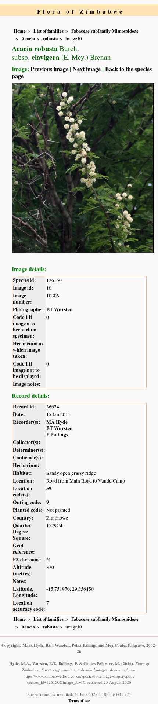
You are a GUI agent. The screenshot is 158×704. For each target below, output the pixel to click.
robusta (50, 38)
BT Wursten (59, 309)
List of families (48, 30)
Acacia (28, 38)
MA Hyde (57, 422)
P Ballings (57, 434)
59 (48, 488)
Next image (87, 69)
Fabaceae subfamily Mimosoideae (105, 30)
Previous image (49, 69)
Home (20, 30)
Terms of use (79, 700)
